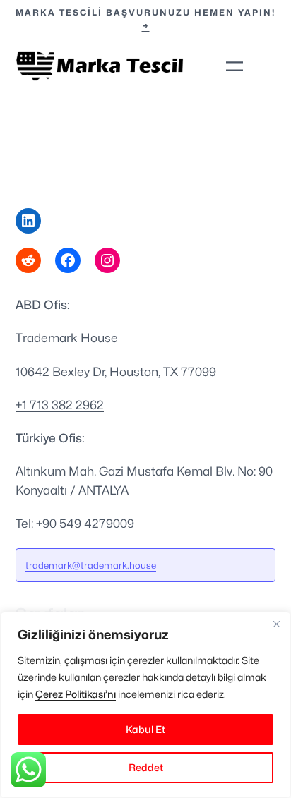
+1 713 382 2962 (60, 405)
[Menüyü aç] (234, 66)
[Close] (276, 623)
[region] (145, 705)
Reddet (146, 767)
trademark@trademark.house (90, 565)
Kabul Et (145, 729)
